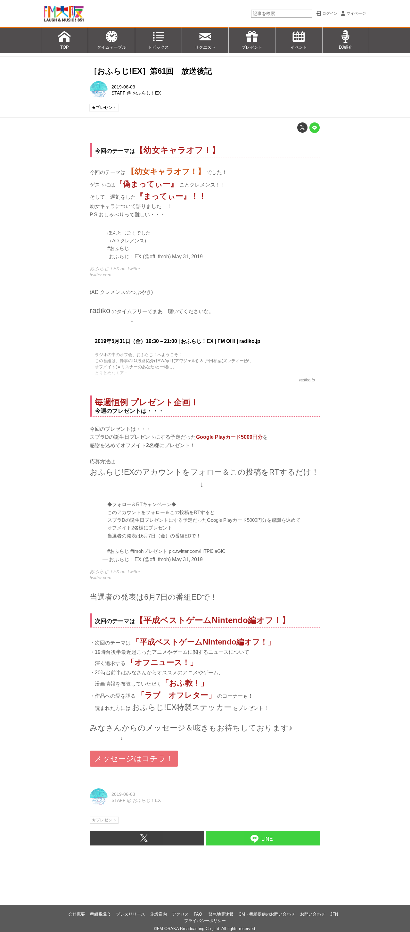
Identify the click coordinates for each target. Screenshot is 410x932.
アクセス (180, 914)
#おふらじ (118, 248)
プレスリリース (130, 914)
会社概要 (76, 914)
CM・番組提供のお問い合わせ (267, 914)
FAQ (198, 914)
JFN (334, 914)
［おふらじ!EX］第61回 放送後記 (151, 71)
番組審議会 (100, 914)
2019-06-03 (123, 86)
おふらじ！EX (147, 93)
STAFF (118, 93)
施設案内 (158, 914)
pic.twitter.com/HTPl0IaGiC (197, 551)
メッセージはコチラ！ (134, 758)
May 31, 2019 (187, 256)
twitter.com (100, 274)
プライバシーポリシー (205, 920)
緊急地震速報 (221, 914)
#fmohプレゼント (149, 551)
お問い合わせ (312, 914)
